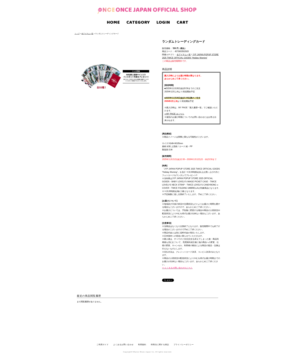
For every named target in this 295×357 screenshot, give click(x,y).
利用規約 (142, 344)
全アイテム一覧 (87, 34)
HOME (113, 22)
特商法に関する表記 (160, 344)
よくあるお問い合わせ (123, 344)
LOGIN (163, 22)
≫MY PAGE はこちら (174, 114)
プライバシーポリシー (184, 344)
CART (182, 22)
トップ (77, 34)
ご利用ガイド (102, 344)
